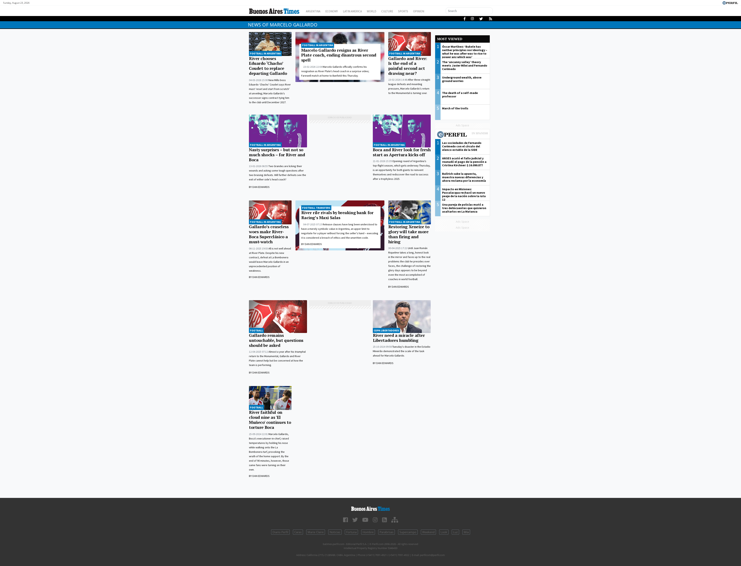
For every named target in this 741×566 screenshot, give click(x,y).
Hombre (368, 532)
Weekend (428, 532)
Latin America (352, 11)
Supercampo (407, 532)
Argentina (313, 11)
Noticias (335, 532)
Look (444, 532)
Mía (466, 532)
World (371, 11)
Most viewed (449, 39)
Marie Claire (316, 532)
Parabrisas (386, 532)
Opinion (418, 11)
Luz (455, 532)
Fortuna (351, 532)
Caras (298, 532)
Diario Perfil (280, 532)
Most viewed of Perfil (462, 135)
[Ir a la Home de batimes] (370, 508)
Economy (331, 11)
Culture (387, 11)
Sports (403, 11)
